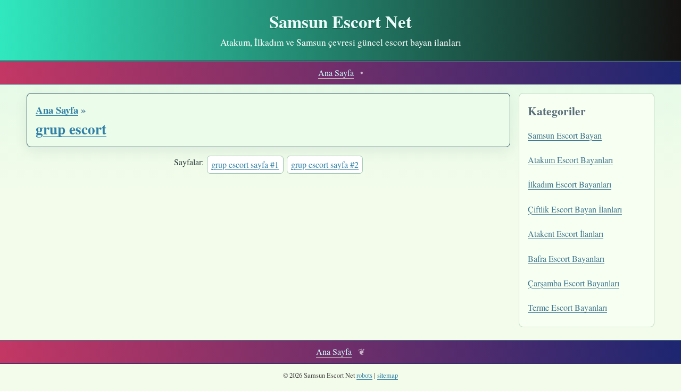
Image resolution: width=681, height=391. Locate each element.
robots (364, 375)
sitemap (387, 375)
